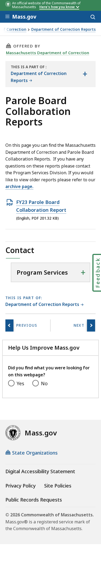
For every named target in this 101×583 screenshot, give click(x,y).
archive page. (19, 186)
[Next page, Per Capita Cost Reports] (91, 325)
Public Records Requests (33, 499)
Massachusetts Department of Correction (47, 52)
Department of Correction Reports (63, 29)
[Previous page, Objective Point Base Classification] (9, 325)
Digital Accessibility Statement (40, 471)
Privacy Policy (20, 485)
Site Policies (57, 485)
